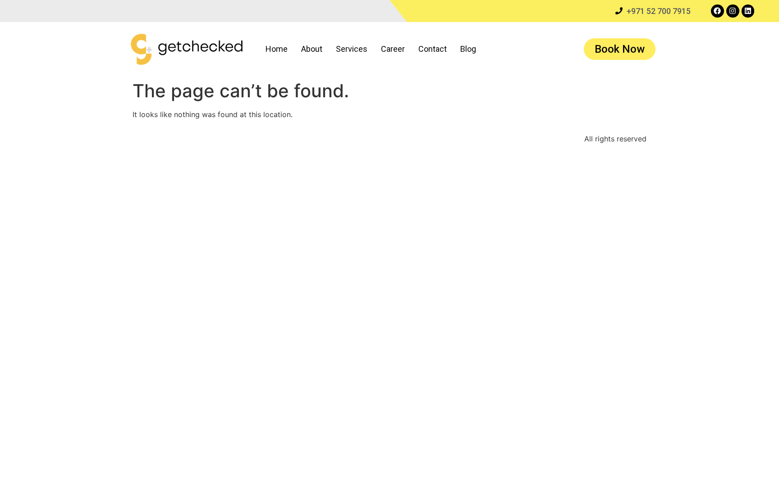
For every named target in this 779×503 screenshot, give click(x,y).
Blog (468, 49)
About (311, 49)
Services (351, 49)
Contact (432, 49)
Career (393, 49)
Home (277, 49)
